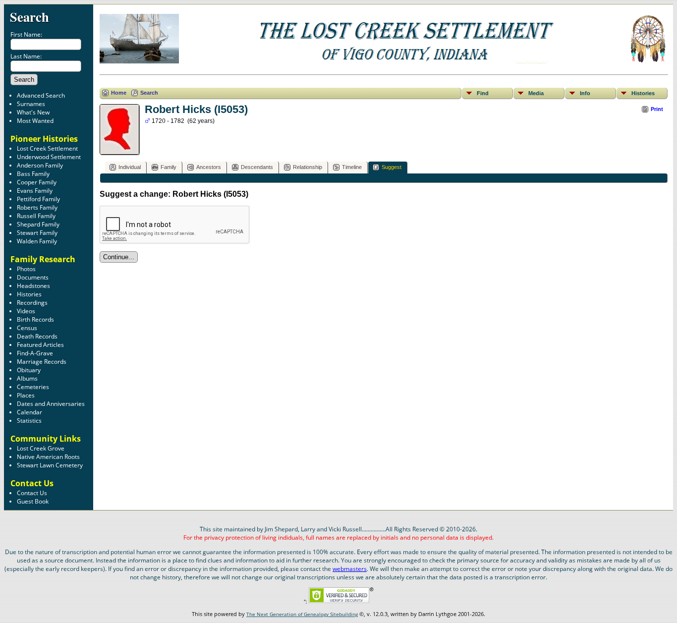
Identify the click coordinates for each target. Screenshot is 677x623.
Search (29, 16)
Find (483, 93)
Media (536, 93)
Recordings (32, 302)
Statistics (29, 420)
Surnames (31, 104)
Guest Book (33, 501)
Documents (33, 277)
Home (118, 93)
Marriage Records (41, 361)
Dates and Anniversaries (51, 403)
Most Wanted (35, 120)
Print (657, 109)
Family (168, 167)
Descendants (257, 167)
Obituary (29, 370)
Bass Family (33, 174)
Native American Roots (48, 457)
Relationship (307, 167)
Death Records (37, 336)
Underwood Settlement (49, 157)
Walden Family (37, 241)
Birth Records (35, 319)
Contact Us (32, 493)
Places (26, 395)
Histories (29, 294)
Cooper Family (36, 182)
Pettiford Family (38, 199)
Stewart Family (37, 232)
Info (585, 93)
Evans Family (35, 190)
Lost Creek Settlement (47, 148)
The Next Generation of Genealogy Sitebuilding (302, 614)
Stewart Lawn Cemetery (50, 465)
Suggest (391, 167)
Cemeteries (33, 387)
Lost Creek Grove (40, 448)
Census (27, 328)
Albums (27, 378)
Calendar (29, 412)
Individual (129, 167)
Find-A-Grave (35, 353)
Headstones (33, 286)
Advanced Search (41, 95)
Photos (26, 269)
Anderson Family (40, 165)
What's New (33, 112)
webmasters (350, 569)
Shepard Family (38, 224)
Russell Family (36, 216)
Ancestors (208, 167)
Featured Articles (40, 344)
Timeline (352, 167)
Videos (26, 311)
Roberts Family (37, 207)
